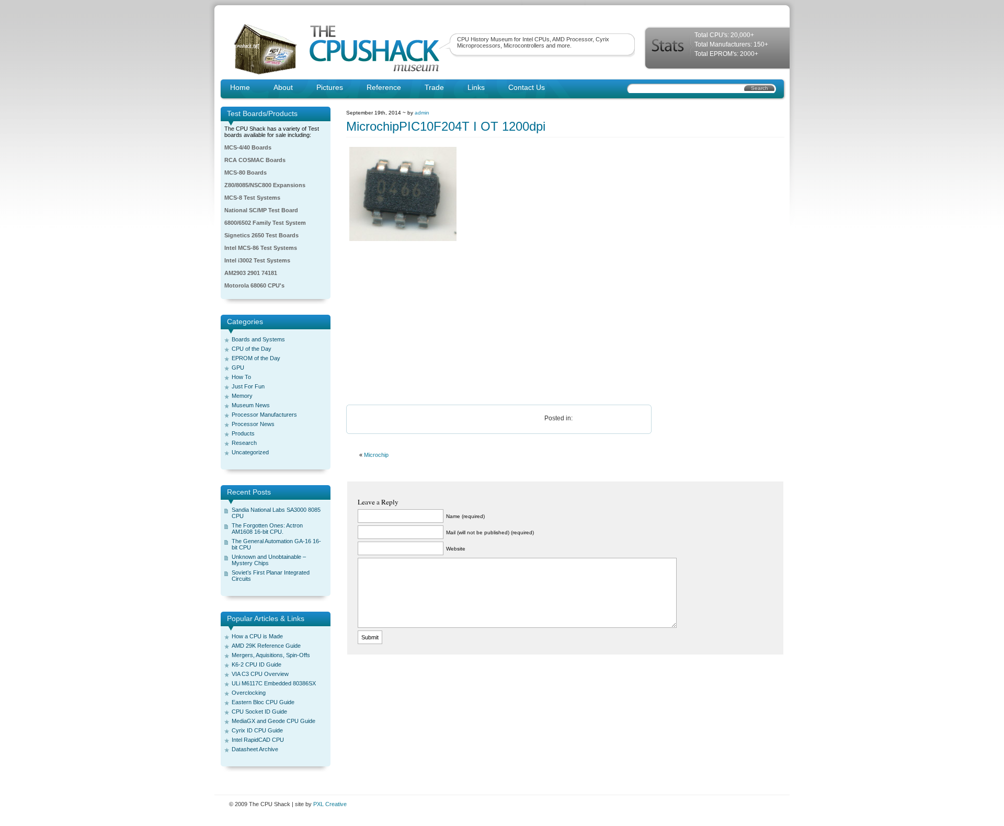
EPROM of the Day (256, 358)
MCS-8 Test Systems (252, 197)
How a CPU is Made (257, 636)
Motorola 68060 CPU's (254, 285)
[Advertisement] (565, 323)
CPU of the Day (251, 349)
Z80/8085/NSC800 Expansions (264, 185)
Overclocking (249, 693)
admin (422, 113)
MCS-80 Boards (245, 172)
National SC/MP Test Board (261, 210)
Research (244, 443)
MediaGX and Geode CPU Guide (273, 721)
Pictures (329, 87)
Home (240, 87)
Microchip (376, 455)
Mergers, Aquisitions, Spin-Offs (271, 655)
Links (476, 87)
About (283, 87)
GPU (238, 367)
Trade (434, 87)
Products (243, 433)
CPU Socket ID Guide (259, 711)
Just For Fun (248, 386)
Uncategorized (250, 452)
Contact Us (526, 87)
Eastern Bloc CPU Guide (263, 702)
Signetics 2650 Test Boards (261, 235)
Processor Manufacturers (264, 414)
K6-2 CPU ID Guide (256, 664)
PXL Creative (330, 804)
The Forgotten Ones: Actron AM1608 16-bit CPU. (267, 528)
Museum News (251, 405)
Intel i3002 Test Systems (257, 260)
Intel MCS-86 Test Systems (260, 248)
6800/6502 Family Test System (265, 223)
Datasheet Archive (255, 749)
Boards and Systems (258, 339)
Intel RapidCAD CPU (258, 740)
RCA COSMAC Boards (255, 160)
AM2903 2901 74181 (250, 273)
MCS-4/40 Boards (247, 147)
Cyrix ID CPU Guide (257, 730)
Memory (242, 396)
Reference (384, 87)
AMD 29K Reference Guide (266, 646)
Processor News (253, 424)
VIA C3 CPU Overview (260, 674)
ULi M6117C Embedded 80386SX (274, 683)
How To (241, 377)
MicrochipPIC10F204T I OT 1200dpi (445, 126)
